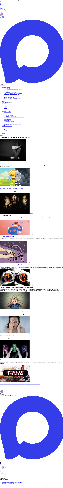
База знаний (5, 108)
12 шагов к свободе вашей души (9, 113)
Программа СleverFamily (7, 95)
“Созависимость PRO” (7, 88)
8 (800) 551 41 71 (2, 85)
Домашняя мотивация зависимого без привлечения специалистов (14, 114)
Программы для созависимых (6, 87)
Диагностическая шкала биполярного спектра (11, 188)
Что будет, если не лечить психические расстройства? (13, 311)
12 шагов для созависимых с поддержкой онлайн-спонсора (13, 89)
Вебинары (3, 101)
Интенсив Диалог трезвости (8, 91)
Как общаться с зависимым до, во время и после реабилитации (14, 93)
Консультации (4, 103)
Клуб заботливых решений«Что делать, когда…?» (11, 94)
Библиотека (5, 106)
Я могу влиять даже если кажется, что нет (10, 123)
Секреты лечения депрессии (7, 335)
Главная (1, 135)
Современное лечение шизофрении (9, 359)
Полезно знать (4, 127)
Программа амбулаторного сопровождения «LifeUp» (12, 118)
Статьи (5, 104)
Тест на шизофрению (5, 215)
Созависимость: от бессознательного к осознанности (12, 98)
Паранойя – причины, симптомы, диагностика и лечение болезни (16, 287)
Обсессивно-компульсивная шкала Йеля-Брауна (12, 264)
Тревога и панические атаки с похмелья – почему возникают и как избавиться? (20, 384)
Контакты (3, 109)
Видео (5, 105)
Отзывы (5, 107)
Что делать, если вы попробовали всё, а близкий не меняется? (13, 99)
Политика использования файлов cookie (8, 483)
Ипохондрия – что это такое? (7, 236)
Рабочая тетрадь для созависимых (9, 97)
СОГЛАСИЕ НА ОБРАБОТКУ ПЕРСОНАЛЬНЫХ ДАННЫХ (12, 482)
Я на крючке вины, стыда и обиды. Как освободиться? (12, 100)
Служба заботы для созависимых (7, 102)
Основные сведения (5, 132)
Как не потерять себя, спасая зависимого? (10, 92)
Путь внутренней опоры (7, 96)
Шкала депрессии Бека (6, 162)
